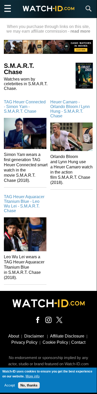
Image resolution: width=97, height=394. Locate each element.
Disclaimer (34, 336)
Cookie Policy (55, 342)
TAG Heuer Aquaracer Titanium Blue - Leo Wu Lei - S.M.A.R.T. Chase (24, 204)
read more (80, 31)
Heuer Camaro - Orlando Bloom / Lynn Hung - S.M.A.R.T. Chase (70, 109)
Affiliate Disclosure (67, 336)
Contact (78, 342)
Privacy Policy (24, 342)
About (13, 336)
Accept (9, 385)
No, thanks (28, 385)
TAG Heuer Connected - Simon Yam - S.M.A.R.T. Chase (25, 106)
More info (32, 376)
